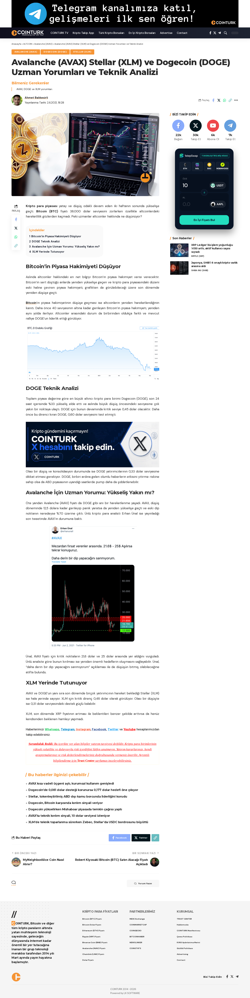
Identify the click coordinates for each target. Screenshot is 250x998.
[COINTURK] (28, 33)
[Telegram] (219, 33)
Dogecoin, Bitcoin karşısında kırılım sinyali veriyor (65, 803)
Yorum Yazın (145, 883)
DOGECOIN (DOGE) (55, 51)
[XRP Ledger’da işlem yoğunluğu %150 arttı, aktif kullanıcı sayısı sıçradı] (179, 250)
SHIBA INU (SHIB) (199, 270)
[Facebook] (210, 33)
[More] (235, 100)
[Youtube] (213, 130)
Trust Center (86, 760)
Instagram (83, 729)
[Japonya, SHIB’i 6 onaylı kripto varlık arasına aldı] (179, 268)
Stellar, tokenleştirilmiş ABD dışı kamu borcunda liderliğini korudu (77, 796)
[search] (225, 33)
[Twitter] (214, 33)
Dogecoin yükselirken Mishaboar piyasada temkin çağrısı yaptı (75, 809)
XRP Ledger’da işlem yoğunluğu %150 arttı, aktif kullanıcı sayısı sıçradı (212, 248)
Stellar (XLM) (82, 51)
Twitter (113, 729)
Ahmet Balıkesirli (36, 98)
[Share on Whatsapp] (224, 100)
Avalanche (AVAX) (43, 43)
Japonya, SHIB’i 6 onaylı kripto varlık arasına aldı (214, 264)
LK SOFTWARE (132, 993)
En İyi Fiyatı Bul (204, 220)
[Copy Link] (230, 100)
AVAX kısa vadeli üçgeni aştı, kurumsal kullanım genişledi (71, 783)
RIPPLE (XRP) (197, 256)
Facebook (99, 729)
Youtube (130, 729)
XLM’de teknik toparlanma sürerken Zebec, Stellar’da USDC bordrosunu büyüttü (88, 822)
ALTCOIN (27, 43)
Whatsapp (52, 729)
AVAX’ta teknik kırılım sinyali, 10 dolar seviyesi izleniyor (69, 815)
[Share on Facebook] (213, 100)
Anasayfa (16, 43)
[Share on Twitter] (218, 100)
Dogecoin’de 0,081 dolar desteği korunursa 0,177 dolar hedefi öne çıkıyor (83, 790)
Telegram (67, 729)
